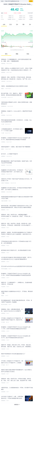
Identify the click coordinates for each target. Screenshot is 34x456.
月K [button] (30, 24)
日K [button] (17, 24)
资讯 (6, 54)
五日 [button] (10, 24)
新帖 (17, 54)
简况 (28, 54)
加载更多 (16, 404)
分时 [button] (4, 24)
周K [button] (23, 24)
